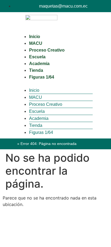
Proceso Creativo (47, 50)
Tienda (36, 70)
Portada (9, 144)
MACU (35, 43)
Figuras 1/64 (41, 77)
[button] (55, 83)
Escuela (37, 57)
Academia (39, 63)
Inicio (34, 36)
